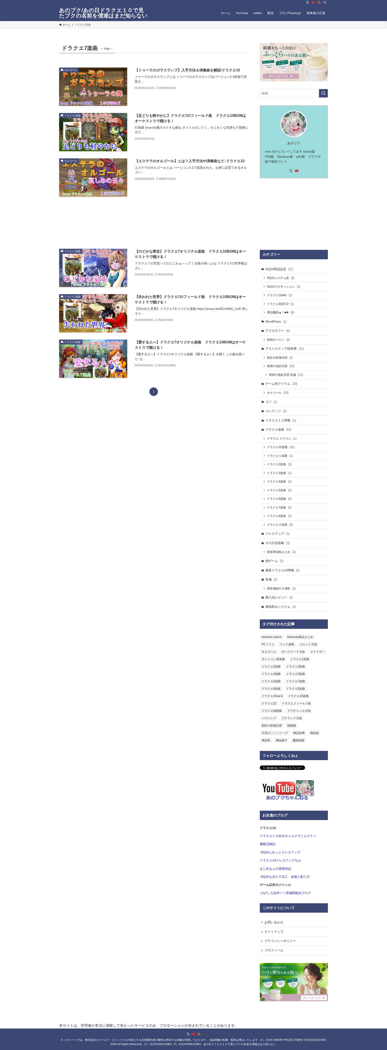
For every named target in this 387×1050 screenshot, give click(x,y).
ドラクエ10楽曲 (281, 447)
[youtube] (313, 2)
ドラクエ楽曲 (278, 429)
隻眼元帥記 (267, 844)
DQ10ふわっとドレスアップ (280, 852)
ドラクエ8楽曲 (279, 516)
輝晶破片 (281, 740)
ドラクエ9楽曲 (295, 688)
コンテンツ (275, 411)
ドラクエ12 (269, 703)
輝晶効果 (299, 733)
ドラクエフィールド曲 (296, 703)
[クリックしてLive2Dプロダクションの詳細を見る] (294, 62)
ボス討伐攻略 (277, 543)
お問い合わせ (273, 922)
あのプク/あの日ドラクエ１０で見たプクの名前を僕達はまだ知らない (103, 13)
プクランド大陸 (292, 718)
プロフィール (273, 950)
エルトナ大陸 (308, 644)
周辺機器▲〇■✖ (280, 312)
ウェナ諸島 (287, 644)
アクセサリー (277, 330)
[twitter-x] (307, 2)
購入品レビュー (279, 597)
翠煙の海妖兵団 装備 (286, 374)
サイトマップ (273, 931)
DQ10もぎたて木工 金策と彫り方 (285, 876)
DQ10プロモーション (283, 286)
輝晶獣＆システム (280, 606)
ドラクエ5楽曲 (279, 490)
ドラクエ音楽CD (280, 304)
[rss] (319, 2)
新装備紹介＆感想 (281, 588)
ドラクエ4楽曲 (279, 481)
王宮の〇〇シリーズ (275, 733)
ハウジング (269, 718)
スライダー (317, 651)
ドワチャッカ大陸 (299, 710)
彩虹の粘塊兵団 (280, 357)
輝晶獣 (266, 740)
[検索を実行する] (323, 93)
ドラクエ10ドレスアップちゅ (280, 860)
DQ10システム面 (280, 278)
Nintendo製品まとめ (300, 637)
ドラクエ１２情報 (280, 420)
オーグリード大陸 (293, 651)
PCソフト (268, 644)
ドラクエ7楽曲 (279, 507)
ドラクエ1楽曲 (299, 659)
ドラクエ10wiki (279, 295)
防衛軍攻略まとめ (281, 552)
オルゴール (277, 392)
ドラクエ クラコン (282, 438)
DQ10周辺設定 (279, 269)
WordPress (275, 321)
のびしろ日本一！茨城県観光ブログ (286, 893)
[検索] (325, 2)
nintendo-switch (272, 637)
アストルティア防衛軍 (284, 348)
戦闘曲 (291, 725)
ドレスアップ (277, 533)
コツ (271, 402)
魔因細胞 (298, 740)
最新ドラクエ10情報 (282, 570)
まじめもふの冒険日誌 (275, 868)
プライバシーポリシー (280, 941)
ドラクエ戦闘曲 (272, 710)
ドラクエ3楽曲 (279, 473)
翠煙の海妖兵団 (280, 366)
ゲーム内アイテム (281, 383)
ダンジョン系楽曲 (273, 659)
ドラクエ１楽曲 (280, 455)
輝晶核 (314, 733)
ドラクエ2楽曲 (279, 464)
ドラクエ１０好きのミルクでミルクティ (288, 836)
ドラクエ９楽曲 (280, 524)
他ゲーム (274, 561)
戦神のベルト (278, 339)
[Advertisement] (153, 223)
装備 (271, 579)
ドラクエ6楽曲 (279, 498)
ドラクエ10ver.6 (272, 696)
